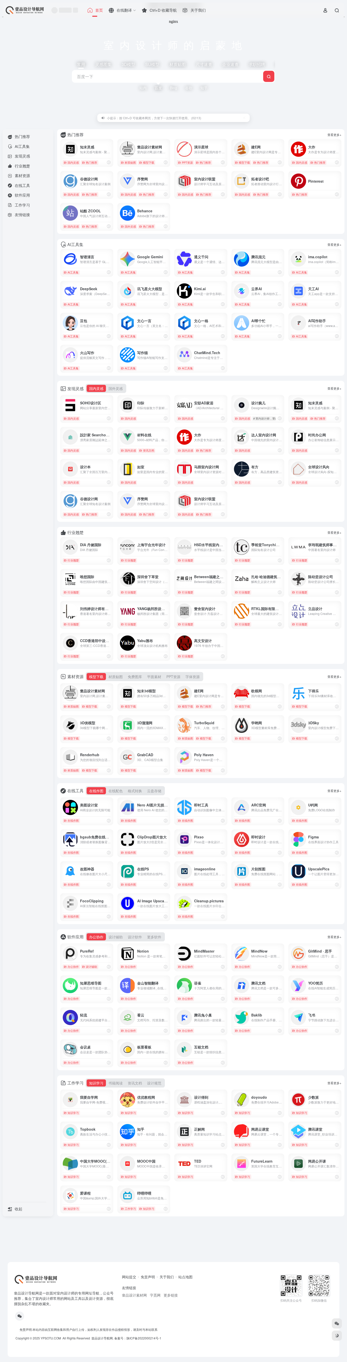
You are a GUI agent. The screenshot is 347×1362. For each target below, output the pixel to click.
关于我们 (167, 1276)
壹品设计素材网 (134, 1295)
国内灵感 (73, 162)
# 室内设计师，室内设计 (268, 418)
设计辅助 (91, 966)
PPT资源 (187, 162)
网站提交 (129, 1276)
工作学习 (130, 1208)
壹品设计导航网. (102, 1338)
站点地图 (185, 1276)
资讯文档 (148, 450)
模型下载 (148, 162)
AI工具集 (73, 272)
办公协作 (73, 966)
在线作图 (73, 820)
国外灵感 (130, 226)
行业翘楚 (73, 560)
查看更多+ (334, 134)
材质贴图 (130, 162)
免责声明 (148, 1276)
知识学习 (73, 1113)
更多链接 (171, 1295)
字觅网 (155, 1295)
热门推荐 (91, 162)
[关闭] (244, 118)
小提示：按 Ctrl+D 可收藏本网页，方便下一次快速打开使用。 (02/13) (154, 118)
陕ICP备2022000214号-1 (144, 1338)
